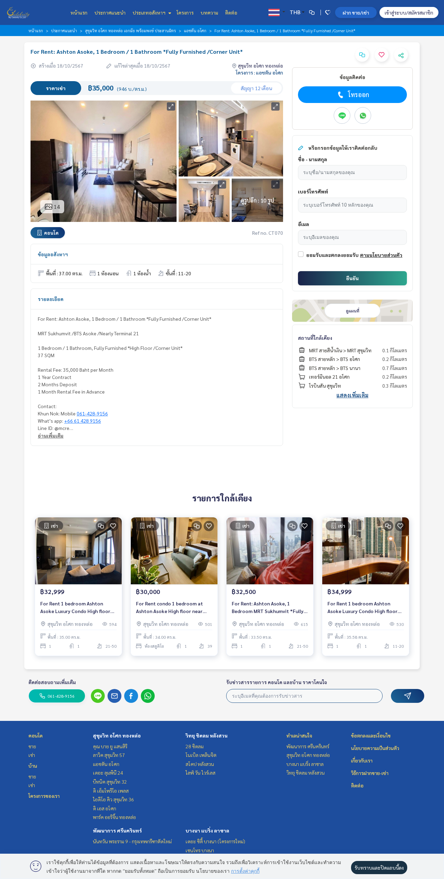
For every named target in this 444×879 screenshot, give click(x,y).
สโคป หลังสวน (200, 764)
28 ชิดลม (195, 746)
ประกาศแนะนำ (110, 12)
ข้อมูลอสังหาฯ (53, 254)
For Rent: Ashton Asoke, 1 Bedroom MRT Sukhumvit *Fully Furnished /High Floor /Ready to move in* (268, 607)
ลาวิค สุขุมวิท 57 (109, 755)
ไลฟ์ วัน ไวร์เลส (200, 772)
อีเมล (303, 224)
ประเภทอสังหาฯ (149, 12)
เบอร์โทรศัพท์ (313, 191)
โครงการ (185, 12)
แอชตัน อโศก (195, 30)
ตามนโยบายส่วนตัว (381, 255)
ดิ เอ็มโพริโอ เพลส (111, 790)
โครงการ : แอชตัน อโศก (259, 72)
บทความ (209, 12)
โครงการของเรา (44, 796)
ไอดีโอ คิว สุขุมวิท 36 (113, 799)
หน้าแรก (78, 12)
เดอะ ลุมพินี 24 (108, 772)
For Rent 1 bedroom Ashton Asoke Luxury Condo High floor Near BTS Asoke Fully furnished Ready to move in (75, 607)
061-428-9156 (92, 413)
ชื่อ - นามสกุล (312, 159)
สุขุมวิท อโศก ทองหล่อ (117, 735)
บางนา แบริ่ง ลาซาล (207, 830)
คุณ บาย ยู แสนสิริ (110, 746)
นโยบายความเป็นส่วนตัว (375, 748)
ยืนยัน (352, 278)
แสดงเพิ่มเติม (352, 395)
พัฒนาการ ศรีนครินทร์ (117, 830)
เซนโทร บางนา (200, 850)
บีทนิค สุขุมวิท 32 (110, 781)
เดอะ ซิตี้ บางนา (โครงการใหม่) (215, 841)
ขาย (32, 746)
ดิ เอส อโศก (104, 808)
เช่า (31, 755)
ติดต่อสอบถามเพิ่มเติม (52, 682)
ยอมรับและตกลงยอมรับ (332, 255)
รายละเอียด (50, 299)
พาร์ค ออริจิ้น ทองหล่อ (114, 817)
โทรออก (358, 94)
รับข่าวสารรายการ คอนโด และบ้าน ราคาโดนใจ (276, 682)
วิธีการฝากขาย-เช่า (369, 773)
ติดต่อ (231, 12)
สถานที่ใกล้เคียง (315, 338)
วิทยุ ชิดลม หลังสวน (207, 735)
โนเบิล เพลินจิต (201, 755)
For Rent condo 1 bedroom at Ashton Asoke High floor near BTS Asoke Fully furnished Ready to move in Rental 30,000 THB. (172, 607)
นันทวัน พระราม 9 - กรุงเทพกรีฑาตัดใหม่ (132, 841)
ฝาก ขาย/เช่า (356, 12)
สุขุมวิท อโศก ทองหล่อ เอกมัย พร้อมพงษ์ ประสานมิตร (130, 30)
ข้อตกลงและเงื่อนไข (371, 735)
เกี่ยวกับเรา (362, 760)
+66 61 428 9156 (82, 420)
